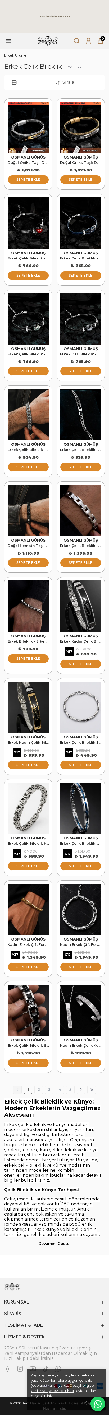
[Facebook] (7, 1369)
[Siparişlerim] (88, 41)
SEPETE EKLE (28, 179)
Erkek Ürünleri (16, 55)
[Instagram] (20, 1369)
